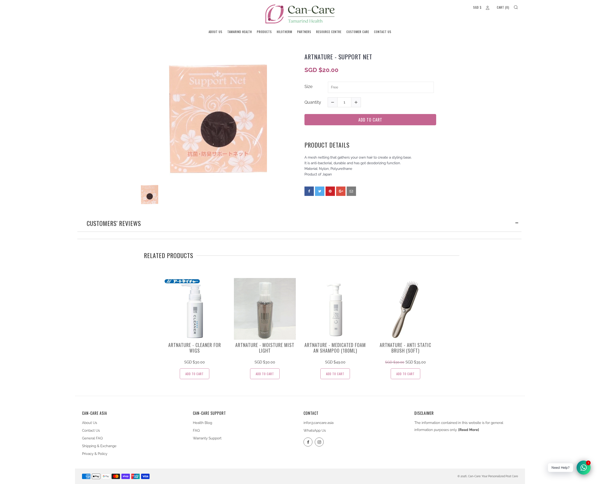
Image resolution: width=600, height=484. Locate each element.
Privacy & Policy (94, 454)
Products (264, 31)
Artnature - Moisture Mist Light (264, 347)
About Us (215, 31)
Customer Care (357, 31)
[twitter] (319, 191)
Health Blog (202, 423)
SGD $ (477, 7)
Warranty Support (207, 438)
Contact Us (382, 31)
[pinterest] (330, 191)
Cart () (503, 7)
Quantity (312, 102)
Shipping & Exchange (99, 446)
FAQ (196, 430)
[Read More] (468, 430)
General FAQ (92, 438)
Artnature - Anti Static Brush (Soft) (405, 347)
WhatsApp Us (315, 430)
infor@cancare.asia (319, 423)
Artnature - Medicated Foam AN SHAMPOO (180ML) (335, 347)
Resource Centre (328, 31)
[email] (351, 191)
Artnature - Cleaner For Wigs (194, 347)
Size (308, 86)
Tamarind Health (239, 31)
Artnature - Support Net (338, 56)
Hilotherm (284, 31)
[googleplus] (340, 191)
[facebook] (309, 191)
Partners (304, 31)
